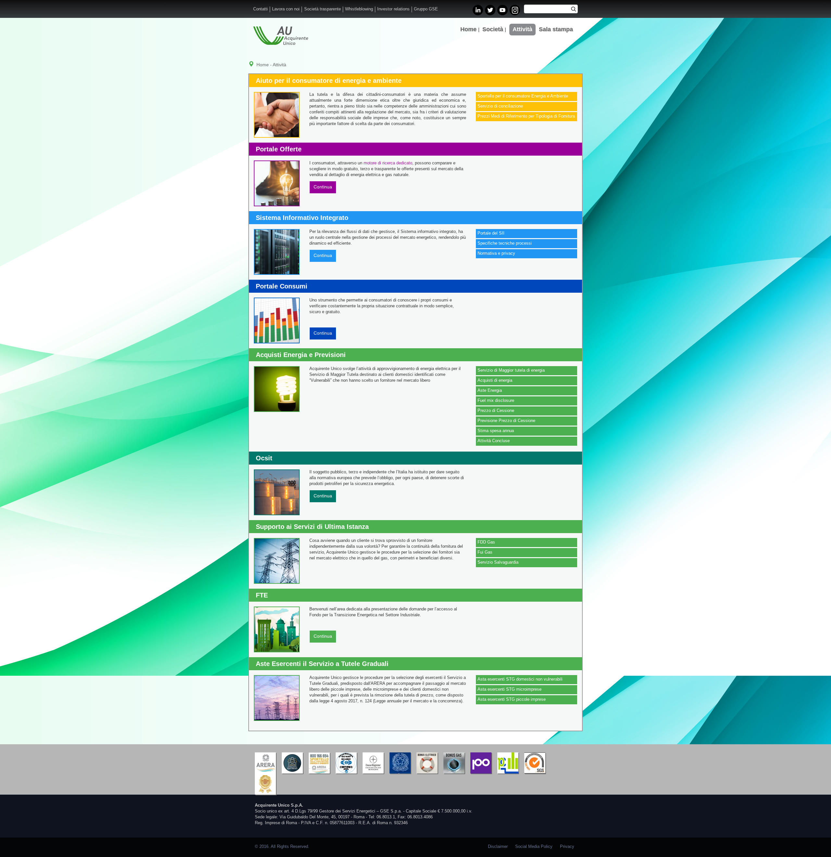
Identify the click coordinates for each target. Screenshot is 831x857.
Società (492, 29)
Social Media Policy (533, 846)
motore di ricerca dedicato (388, 163)
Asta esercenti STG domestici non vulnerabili (520, 679)
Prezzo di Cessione (496, 410)
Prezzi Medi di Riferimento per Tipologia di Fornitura (526, 116)
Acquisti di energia (495, 380)
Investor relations (393, 9)
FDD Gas (486, 542)
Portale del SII (491, 233)
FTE (262, 595)
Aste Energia (490, 390)
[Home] (280, 35)
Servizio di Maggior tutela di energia (511, 370)
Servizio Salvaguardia (498, 562)
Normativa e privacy (496, 253)
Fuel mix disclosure (496, 400)
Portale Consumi (281, 286)
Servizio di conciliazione (500, 106)
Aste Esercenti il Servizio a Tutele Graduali (322, 663)
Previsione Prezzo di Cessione (506, 420)
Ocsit (264, 458)
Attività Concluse (494, 441)
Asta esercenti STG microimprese (509, 689)
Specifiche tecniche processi (505, 243)
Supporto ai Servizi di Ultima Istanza (312, 526)
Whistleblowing (359, 9)
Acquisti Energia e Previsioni (301, 354)
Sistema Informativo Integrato (302, 217)
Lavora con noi (286, 9)
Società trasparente (322, 9)
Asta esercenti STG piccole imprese (512, 699)
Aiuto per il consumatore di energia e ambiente (329, 80)
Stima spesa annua (496, 430)
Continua (323, 186)
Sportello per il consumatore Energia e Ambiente (523, 96)
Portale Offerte (279, 149)
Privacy (567, 846)
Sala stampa (556, 29)
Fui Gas (485, 552)
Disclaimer (498, 846)
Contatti (260, 9)
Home (468, 29)
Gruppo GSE (426, 9)
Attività (522, 29)
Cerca (576, 9)
